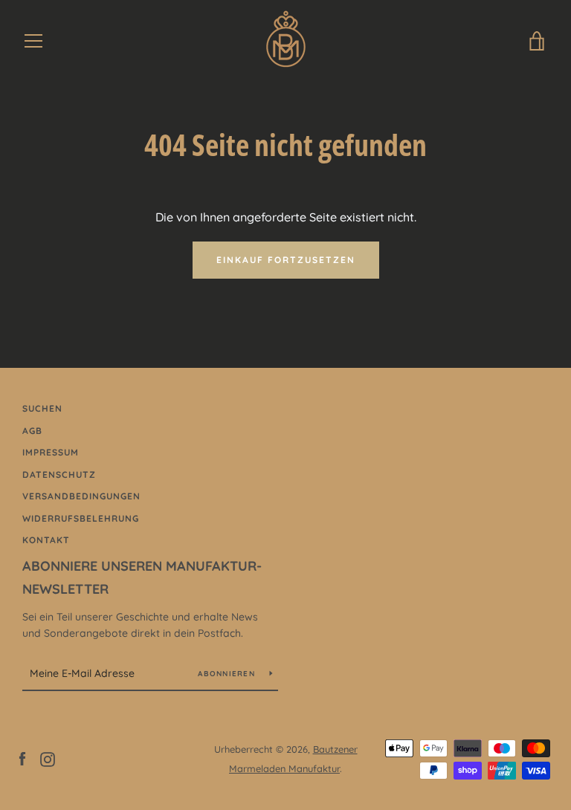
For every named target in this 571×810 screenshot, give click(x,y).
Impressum (50, 452)
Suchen (42, 408)
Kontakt (46, 539)
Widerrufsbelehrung (80, 518)
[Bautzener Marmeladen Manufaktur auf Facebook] (22, 758)
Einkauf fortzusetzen (285, 259)
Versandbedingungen (81, 496)
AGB (32, 430)
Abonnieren (228, 673)
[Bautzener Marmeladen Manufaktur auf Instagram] (47, 758)
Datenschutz (59, 474)
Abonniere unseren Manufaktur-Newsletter (142, 577)
